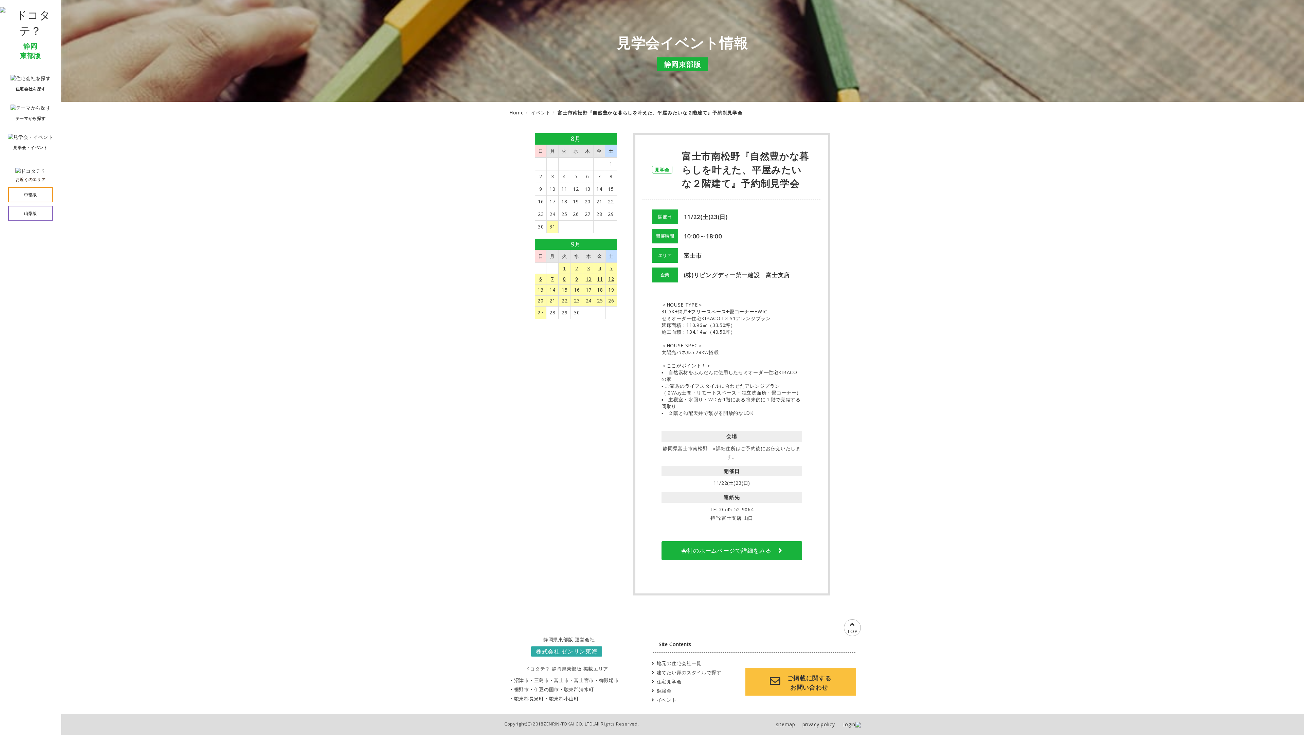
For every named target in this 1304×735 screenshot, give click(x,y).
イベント (667, 700)
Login (849, 724)
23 (577, 300)
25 (600, 300)
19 (611, 290)
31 (552, 226)
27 (540, 312)
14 (552, 290)
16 (577, 290)
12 (611, 279)
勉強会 (664, 690)
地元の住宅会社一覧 (679, 663)
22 (564, 300)
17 (589, 290)
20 (540, 300)
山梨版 (30, 213)
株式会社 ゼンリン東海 (567, 652)
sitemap (785, 724)
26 (611, 300)
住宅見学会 (669, 681)
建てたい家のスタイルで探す (689, 672)
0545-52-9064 (737, 509)
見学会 (662, 169)
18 (600, 290)
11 (600, 279)
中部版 (30, 195)
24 (589, 300)
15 (564, 290)
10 (589, 279)
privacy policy (818, 724)
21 (552, 300)
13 (540, 290)
